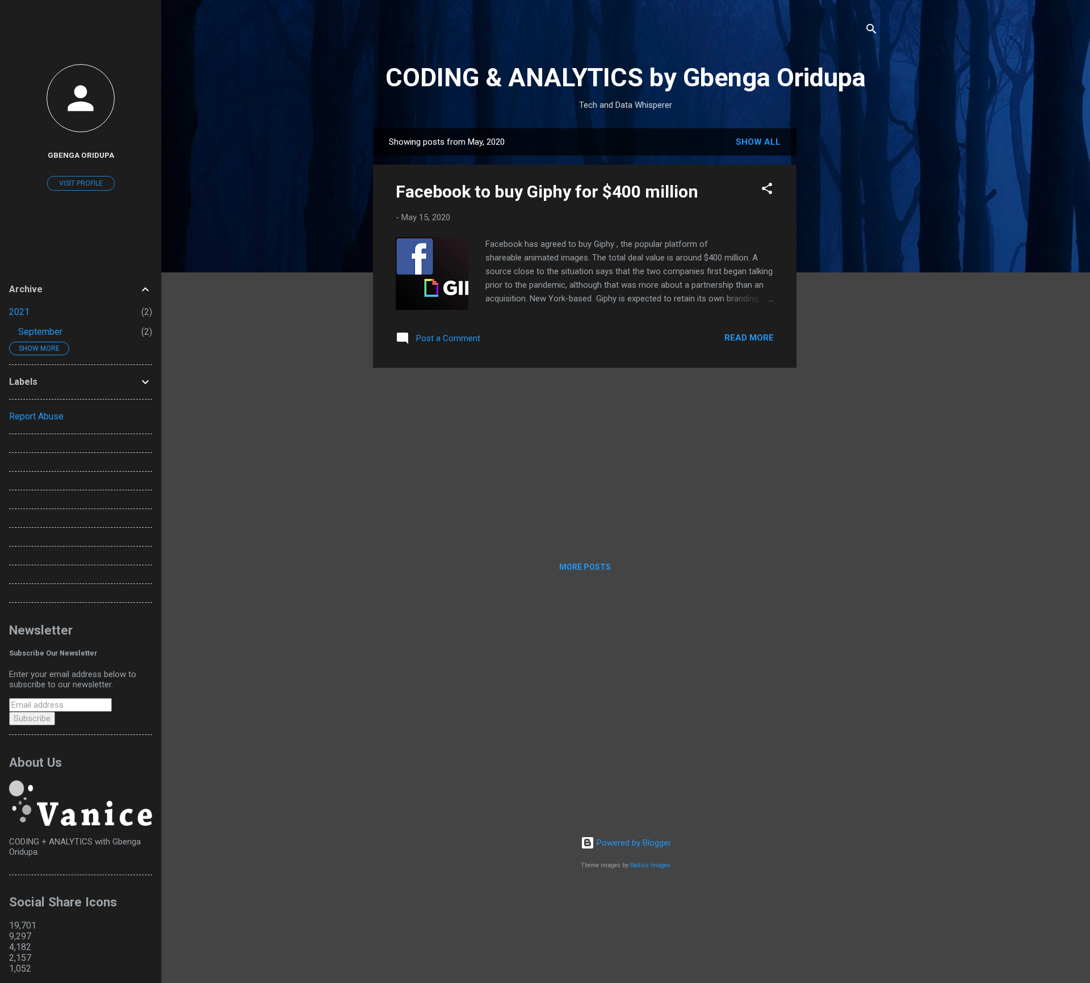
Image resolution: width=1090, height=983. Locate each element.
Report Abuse (36, 416)
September (40, 331)
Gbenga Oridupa (81, 154)
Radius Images (650, 865)
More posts (585, 567)
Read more (749, 338)
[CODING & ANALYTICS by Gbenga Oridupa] (80, 823)
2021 (19, 311)
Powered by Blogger (632, 843)
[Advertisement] (842, 298)
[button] (767, 190)
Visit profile (81, 183)
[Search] (871, 31)
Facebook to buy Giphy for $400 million (547, 191)
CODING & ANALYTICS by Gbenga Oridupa (625, 77)
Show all (758, 142)
